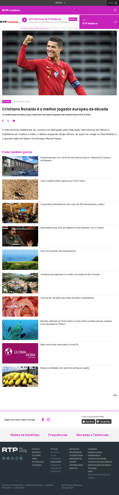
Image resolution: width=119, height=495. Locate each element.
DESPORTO (36, 452)
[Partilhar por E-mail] (14, 120)
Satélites (73, 468)
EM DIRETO (55, 452)
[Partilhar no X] (8, 120)
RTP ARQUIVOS (38, 462)
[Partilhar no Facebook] (3, 120)
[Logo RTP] (14, 450)
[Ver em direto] (10, 22)
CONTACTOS (74, 449)
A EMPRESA (92, 449)
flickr (21, 458)
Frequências (58, 435)
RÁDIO (34, 458)
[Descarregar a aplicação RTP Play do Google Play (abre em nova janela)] (104, 421)
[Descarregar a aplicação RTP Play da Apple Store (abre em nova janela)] (88, 421)
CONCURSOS (56, 462)
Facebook (3, 458)
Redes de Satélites (24, 435)
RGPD (90, 471)
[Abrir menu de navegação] (116, 10)
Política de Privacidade (12, 485)
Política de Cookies (34, 485)
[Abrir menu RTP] (59, 3)
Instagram (12, 458)
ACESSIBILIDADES (76, 465)
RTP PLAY (54, 449)
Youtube (16, 458)
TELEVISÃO (36, 455)
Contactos (56, 471)
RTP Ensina (37, 465)
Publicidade (19, 488)
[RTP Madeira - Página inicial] (10, 10)
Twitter (8, 458)
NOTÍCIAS (35, 449)
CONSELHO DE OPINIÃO (97, 458)
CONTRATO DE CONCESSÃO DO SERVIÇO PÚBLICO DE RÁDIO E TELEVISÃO (100, 465)
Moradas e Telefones (92, 435)
